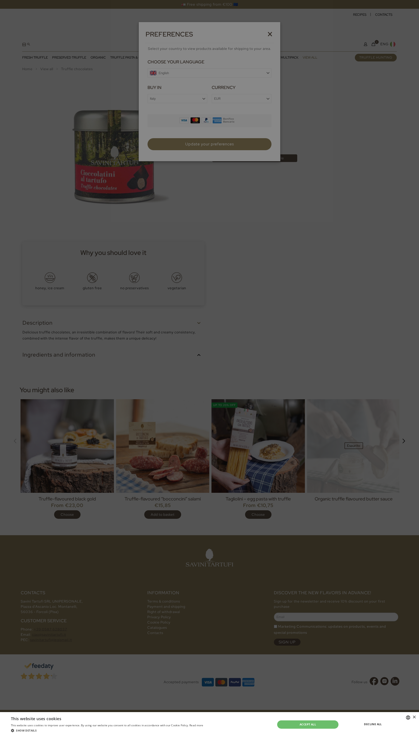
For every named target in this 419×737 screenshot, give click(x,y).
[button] (107, 731)
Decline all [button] (373, 724)
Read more (196, 725)
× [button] (414, 717)
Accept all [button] (308, 724)
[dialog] (209, 368)
